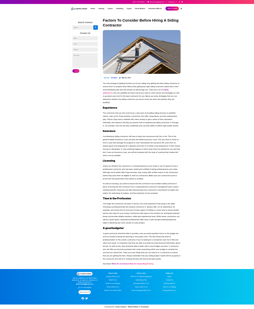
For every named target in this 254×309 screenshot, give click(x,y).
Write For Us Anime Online (112, 290)
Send (75, 71)
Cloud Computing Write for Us (141, 290)
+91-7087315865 (139, 2)
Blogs (169, 276)
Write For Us (113, 280)
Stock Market (140, 8)
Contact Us (171, 2)
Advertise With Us (155, 8)
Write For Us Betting (169, 287)
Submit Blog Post (141, 280)
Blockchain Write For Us (141, 283)
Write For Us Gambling (113, 283)
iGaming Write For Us (113, 276)
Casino (110, 8)
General (106, 78)
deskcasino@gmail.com (157, 2)
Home (93, 8)
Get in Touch (172, 8)
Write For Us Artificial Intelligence (141, 276)
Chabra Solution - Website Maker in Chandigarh (132, 307)
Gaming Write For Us (169, 290)
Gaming (101, 8)
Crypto (129, 8)
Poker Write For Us (113, 287)
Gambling (119, 8)
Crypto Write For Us (141, 287)
